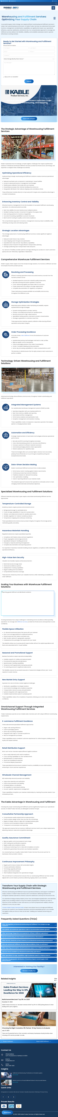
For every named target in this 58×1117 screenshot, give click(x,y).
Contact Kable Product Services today (13, 907)
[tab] (29, 925)
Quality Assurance (29, 1092)
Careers (22, 1092)
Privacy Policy (44, 1092)
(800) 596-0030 (10, 1065)
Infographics (4, 1092)
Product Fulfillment (8, 1041)
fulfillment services (22, 622)
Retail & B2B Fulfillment (42, 1041)
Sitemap (37, 1092)
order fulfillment (25, 335)
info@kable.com (13, 1)
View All (55, 979)
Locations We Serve (14, 1092)
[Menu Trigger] (53, 8)
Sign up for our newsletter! (11, 76)
